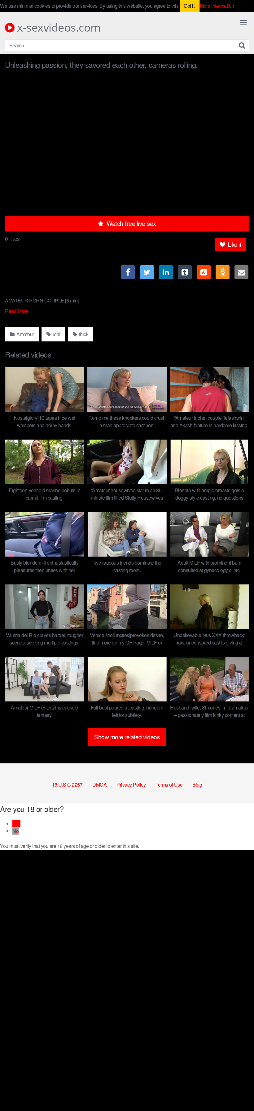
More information (217, 5)
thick (83, 334)
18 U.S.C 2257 (67, 784)
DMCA (99, 784)
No (15, 831)
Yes (16, 823)
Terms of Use (168, 784)
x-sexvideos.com (58, 27)
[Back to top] (237, 1091)
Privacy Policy (131, 784)
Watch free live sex (130, 223)
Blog (197, 784)
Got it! (189, 5)
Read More (17, 311)
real (55, 334)
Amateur (24, 334)
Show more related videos (127, 736)
